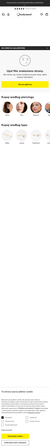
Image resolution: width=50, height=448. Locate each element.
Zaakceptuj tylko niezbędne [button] (15, 443)
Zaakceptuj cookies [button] (15, 436)
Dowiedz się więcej (34, 412)
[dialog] (25, 418)
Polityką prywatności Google (29, 408)
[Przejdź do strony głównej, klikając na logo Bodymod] (25, 14)
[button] (25, 431)
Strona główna (25, 84)
